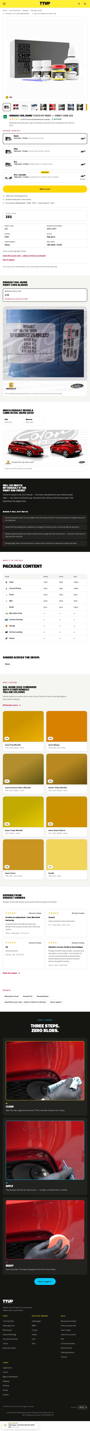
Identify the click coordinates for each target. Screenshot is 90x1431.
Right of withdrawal (10, 1376)
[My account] (79, 3)
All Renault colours (12, 996)
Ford (33, 1339)
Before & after (66, 1348)
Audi (33, 1343)
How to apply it (9, 259)
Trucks (5, 1343)
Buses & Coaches (9, 1348)
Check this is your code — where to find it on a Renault (24, 255)
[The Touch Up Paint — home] (45, 4)
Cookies (6, 1394)
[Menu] (4, 3)
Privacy (5, 1390)
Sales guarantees (67, 1352)
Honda (34, 1334)
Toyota (34, 1330)
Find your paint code (68, 1325)
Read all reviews (10, 973)
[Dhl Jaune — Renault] (16, 107)
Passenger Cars (9, 1325)
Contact (64, 1357)
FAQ (62, 1339)
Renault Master (43, 996)
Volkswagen (36, 1321)
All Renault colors (10, 705)
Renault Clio (27, 996)
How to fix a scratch (68, 1334)
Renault (26, 10)
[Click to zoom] (45, 59)
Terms (5, 1372)
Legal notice (7, 1367)
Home (5, 10)
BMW (34, 1325)
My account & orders (68, 1321)
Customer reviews (68, 1343)
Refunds (6, 1385)
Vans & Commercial (10, 1339)
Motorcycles (7, 1330)
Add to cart (45, 189)
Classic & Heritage (9, 1334)
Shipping (6, 1381)
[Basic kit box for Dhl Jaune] (7, 107)
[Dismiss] (36, 1423)
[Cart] (84, 3)
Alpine (7, 664)
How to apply (66, 1330)
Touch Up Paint (14, 10)
